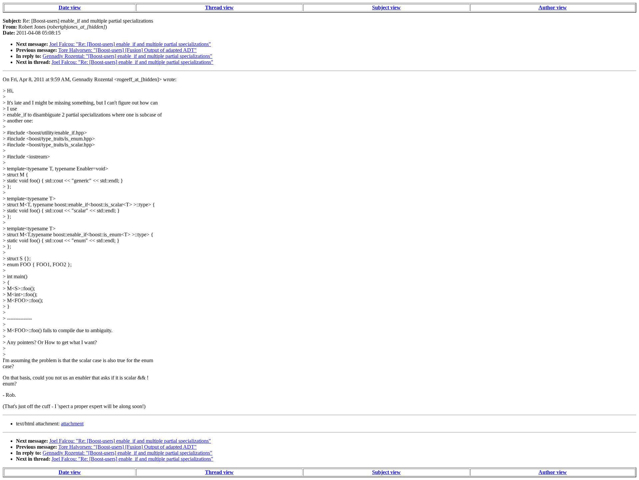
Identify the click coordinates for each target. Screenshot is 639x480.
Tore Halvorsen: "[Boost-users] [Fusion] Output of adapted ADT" (127, 50)
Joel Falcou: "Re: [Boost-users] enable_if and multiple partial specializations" (130, 44)
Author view (552, 7)
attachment (72, 423)
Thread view (219, 7)
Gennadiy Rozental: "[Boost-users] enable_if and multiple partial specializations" (127, 56)
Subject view (386, 7)
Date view (70, 7)
